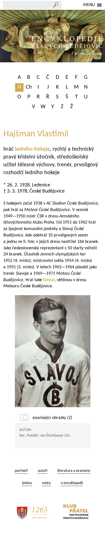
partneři (21, 471)
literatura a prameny (73, 471)
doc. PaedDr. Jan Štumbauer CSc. (45, 435)
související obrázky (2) (52, 418)
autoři (42, 471)
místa (46, 483)
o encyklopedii (72, 483)
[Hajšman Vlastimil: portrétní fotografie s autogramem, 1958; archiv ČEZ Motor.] (52, 351)
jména (27, 483)
